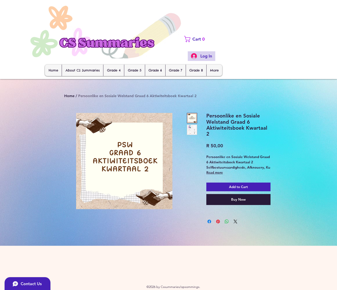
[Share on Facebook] (209, 221)
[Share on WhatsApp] (226, 221)
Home (69, 96)
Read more (214, 172)
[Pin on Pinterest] (218, 221)
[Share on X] (235, 221)
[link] (203, 39)
